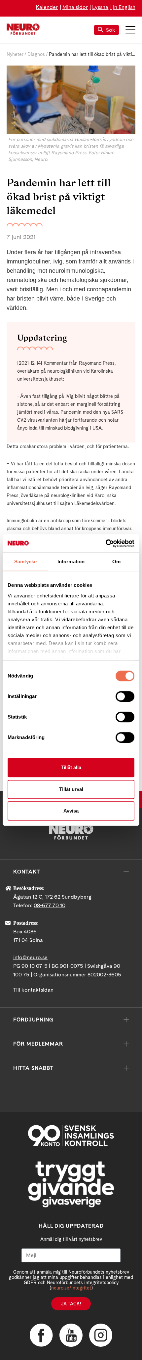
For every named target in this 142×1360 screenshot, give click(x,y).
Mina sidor (75, 7)
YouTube (71, 1335)
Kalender (47, 7)
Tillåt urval (71, 789)
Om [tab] (116, 561)
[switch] (125, 696)
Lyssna (100, 7)
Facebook (41, 1335)
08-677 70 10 (49, 905)
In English (124, 7)
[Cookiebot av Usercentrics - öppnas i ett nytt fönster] (105, 543)
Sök (110, 30)
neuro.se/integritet (71, 1287)
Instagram (100, 1335)
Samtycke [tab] (25, 561)
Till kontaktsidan (33, 990)
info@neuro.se (30, 957)
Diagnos (36, 54)
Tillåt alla (71, 767)
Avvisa (71, 811)
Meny (130, 29)
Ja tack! (71, 1303)
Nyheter (15, 54)
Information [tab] (71, 561)
